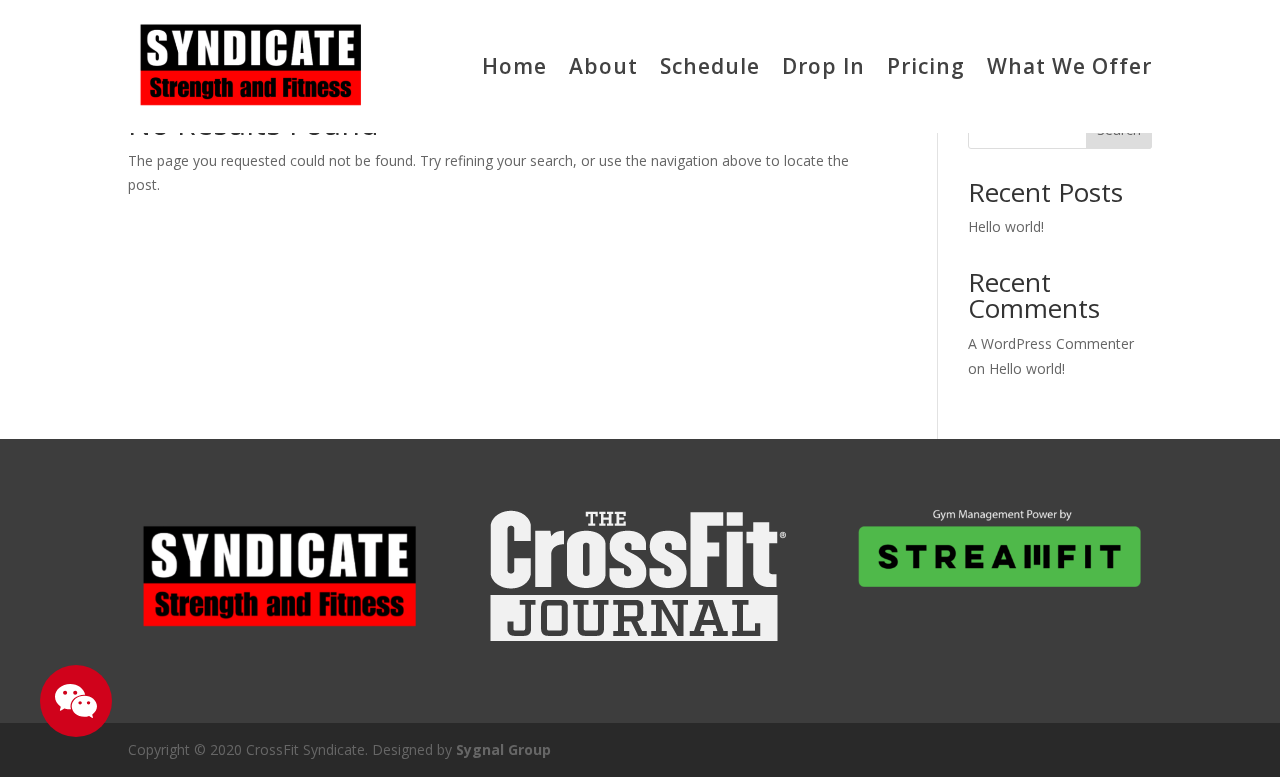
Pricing (926, 66)
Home (514, 66)
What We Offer (1069, 66)
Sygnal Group (503, 749)
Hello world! (1006, 226)
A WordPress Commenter (1051, 343)
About (603, 66)
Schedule (710, 66)
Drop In (823, 66)
